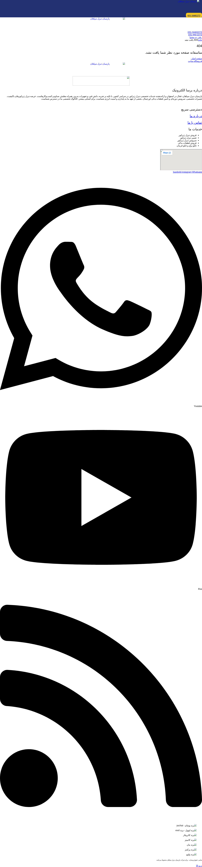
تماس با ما (195, 122)
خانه (200, 40)
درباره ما (196, 116)
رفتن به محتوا (196, 37)
